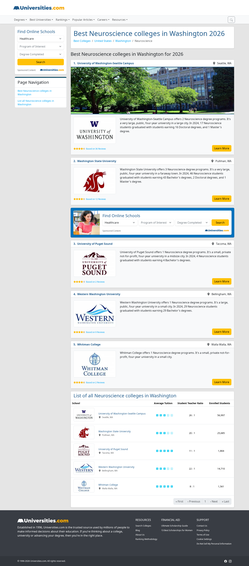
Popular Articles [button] (82, 20)
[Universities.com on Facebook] (225, 561)
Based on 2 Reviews (95, 281)
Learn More (221, 148)
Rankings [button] (62, 20)
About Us (140, 534)
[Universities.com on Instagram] (230, 561)
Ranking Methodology (146, 539)
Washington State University (96, 161)
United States (103, 41)
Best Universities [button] (40, 20)
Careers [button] (102, 20)
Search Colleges (143, 525)
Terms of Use (203, 534)
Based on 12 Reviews (96, 199)
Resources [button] (119, 20)
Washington (123, 41)
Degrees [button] (19, 20)
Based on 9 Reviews (95, 332)
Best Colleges (82, 41)
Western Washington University (98, 294)
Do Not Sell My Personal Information (214, 543)
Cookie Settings (204, 539)
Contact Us (202, 525)
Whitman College (88, 344)
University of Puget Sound (94, 244)
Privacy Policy (203, 530)
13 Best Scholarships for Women (177, 530)
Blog (138, 530)
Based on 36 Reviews (96, 148)
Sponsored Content (26, 70)
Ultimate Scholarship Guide (174, 525)
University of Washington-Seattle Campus (105, 63)
